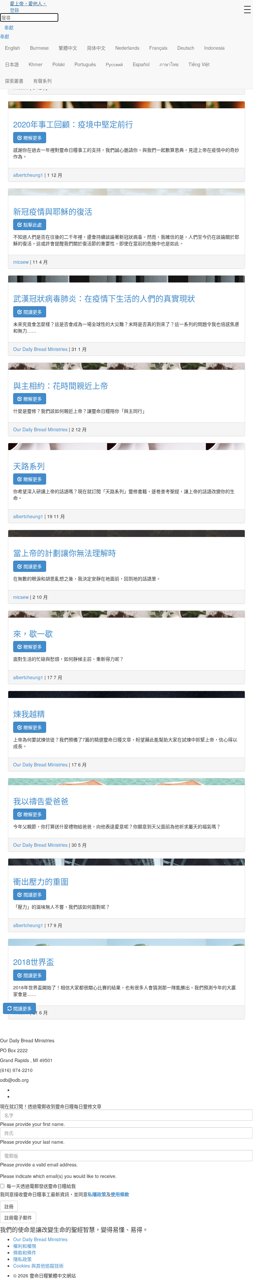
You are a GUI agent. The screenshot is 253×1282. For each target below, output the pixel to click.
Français (158, 47)
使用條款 (120, 1194)
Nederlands (127, 47)
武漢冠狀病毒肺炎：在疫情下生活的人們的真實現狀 (104, 298)
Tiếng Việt (199, 64)
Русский (114, 64)
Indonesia (214, 47)
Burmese (39, 47)
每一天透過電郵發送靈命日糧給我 (41, 1186)
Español (141, 64)
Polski (58, 64)
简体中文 (96, 47)
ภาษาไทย (169, 64)
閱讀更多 (32, 311)
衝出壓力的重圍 (41, 881)
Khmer (35, 64)
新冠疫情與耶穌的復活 (52, 211)
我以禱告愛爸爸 (41, 801)
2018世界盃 (33, 961)
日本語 (12, 64)
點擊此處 (32, 224)
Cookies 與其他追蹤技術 (38, 1265)
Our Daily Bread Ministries (40, 349)
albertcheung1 (28, 175)
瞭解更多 (32, 137)
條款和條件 (24, 1252)
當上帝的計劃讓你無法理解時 (64, 552)
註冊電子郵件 (18, 1217)
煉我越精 (29, 713)
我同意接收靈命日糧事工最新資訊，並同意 (64, 1194)
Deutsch (185, 47)
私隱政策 (97, 1194)
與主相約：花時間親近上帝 (60, 385)
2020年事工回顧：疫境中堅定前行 (73, 124)
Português (85, 64)
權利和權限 (24, 1245)
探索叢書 (14, 80)
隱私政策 (22, 1259)
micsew (21, 261)
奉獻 (9, 27)
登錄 (14, 10)
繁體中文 (68, 47)
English (12, 47)
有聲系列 (42, 80)
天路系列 (29, 465)
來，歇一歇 (33, 633)
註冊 (9, 1206)
